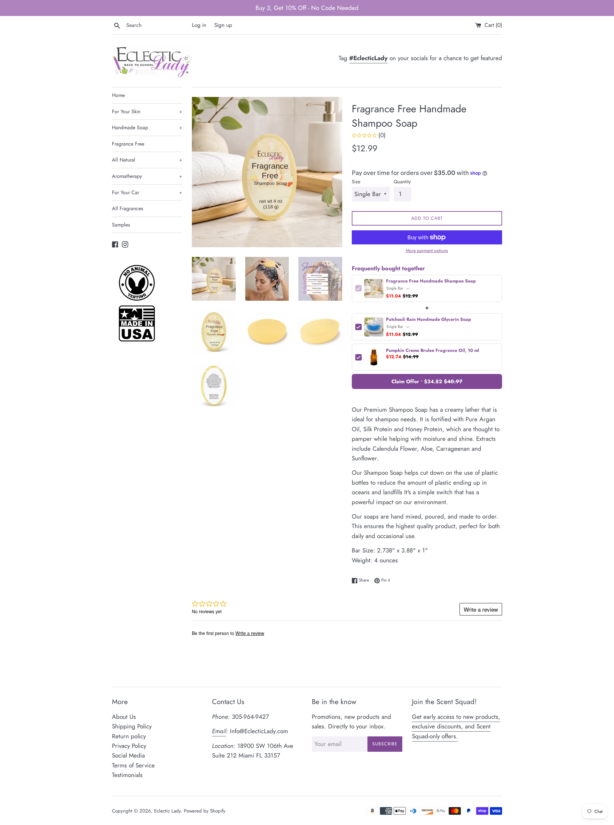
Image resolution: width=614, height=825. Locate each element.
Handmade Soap (147, 127)
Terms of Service (133, 765)
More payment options (427, 250)
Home (118, 95)
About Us (124, 716)
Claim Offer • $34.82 (426, 381)
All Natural (147, 159)
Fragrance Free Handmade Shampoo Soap (431, 281)
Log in (199, 25)
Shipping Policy (132, 726)
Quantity (402, 181)
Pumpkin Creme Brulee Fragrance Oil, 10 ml (432, 350)
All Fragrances (127, 208)
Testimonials (127, 775)
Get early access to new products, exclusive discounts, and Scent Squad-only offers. (456, 726)
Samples (121, 224)
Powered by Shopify (204, 810)
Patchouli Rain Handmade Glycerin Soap (428, 319)
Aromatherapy (147, 176)
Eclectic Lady (167, 810)
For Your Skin (147, 111)
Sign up (223, 25)
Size (356, 181)
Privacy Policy (129, 746)
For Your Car (147, 192)
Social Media (128, 755)
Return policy (129, 736)
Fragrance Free (128, 143)
